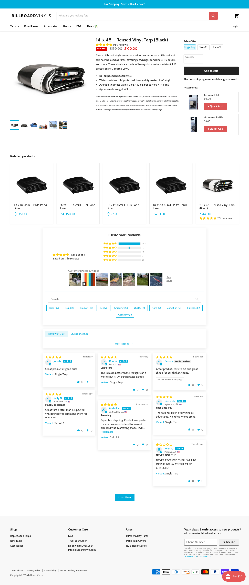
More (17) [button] (156, 307)
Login (235, 26)
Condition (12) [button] (174, 307)
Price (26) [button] (103, 307)
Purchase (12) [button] (193, 307)
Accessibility (50, 570)
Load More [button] (124, 497)
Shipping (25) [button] (121, 307)
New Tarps (16, 540)
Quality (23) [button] (140, 307)
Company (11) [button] (125, 314)
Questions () (79, 333)
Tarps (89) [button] (54, 307)
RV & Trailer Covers (136, 545)
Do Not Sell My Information (73, 570)
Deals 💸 (92, 26)
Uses (66, 26)
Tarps (13, 26)
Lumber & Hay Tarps (137, 535)
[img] (53, 357)
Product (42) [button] (86, 307)
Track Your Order (77, 540)
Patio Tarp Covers (136, 540)
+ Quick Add (215, 106)
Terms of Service (190, 556)
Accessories (50, 26)
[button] (104, 44)
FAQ (78, 26)
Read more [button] (107, 431)
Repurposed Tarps (20, 535)
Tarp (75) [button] (69, 307)
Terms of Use (16, 570)
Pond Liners (31, 26)
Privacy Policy (205, 556)
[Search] (213, 16)
